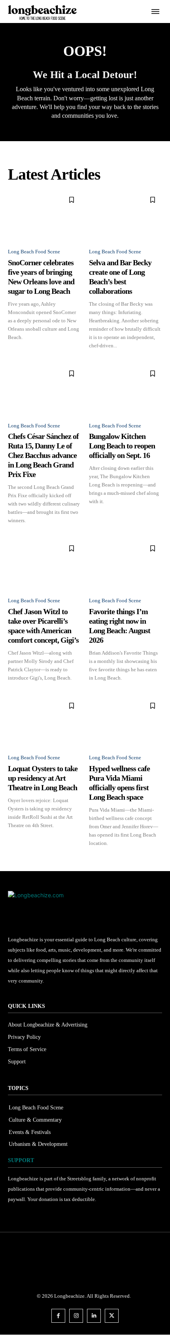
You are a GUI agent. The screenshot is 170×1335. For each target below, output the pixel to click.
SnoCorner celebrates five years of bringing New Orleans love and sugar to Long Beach (41, 276)
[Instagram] (76, 1316)
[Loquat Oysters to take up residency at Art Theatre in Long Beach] (44, 722)
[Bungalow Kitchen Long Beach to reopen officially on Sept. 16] (125, 390)
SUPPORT (21, 1160)
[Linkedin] (94, 1316)
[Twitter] (112, 1316)
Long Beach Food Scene (34, 252)
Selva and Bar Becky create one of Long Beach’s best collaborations (120, 276)
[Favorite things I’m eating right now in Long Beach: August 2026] (125, 564)
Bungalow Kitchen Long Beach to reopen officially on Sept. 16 (122, 446)
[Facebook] (58, 1316)
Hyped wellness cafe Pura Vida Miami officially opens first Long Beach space (119, 782)
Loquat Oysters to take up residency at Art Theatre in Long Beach (42, 778)
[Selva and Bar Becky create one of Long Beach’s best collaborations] (125, 216)
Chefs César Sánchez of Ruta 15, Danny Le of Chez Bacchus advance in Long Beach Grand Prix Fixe (43, 455)
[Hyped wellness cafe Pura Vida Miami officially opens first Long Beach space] (125, 722)
